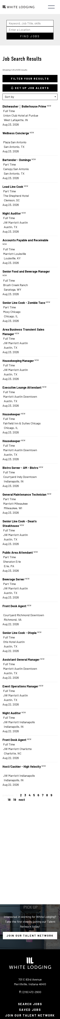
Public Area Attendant (17, 552)
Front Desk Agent (14, 606)
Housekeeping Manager (18, 361)
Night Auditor (11, 213)
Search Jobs (30, 1003)
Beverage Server (13, 579)
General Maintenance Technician (24, 494)
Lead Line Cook (12, 186)
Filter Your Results (30, 78)
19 (14, 799)
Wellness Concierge (15, 133)
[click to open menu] (51, 7)
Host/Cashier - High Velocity (21, 766)
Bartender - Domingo (16, 160)
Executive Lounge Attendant (22, 387)
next (22, 799)
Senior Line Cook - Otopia (19, 633)
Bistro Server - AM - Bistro (20, 468)
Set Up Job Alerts (31, 87)
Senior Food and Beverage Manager (26, 271)
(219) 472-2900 (32, 992)
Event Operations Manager (20, 686)
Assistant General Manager (21, 659)
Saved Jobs (30, 1009)
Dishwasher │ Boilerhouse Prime (24, 106)
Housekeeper (11, 414)
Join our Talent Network (30, 935)
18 (9, 799)
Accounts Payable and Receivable (25, 240)
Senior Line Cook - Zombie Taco (23, 302)
